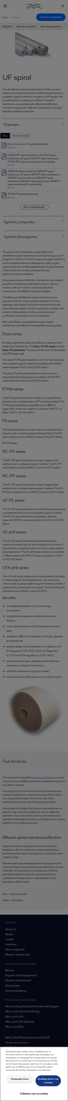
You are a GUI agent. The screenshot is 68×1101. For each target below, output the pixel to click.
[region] (34, 1074)
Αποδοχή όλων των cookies (48, 1080)
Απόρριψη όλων (20, 1078)
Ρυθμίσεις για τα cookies (34, 1093)
